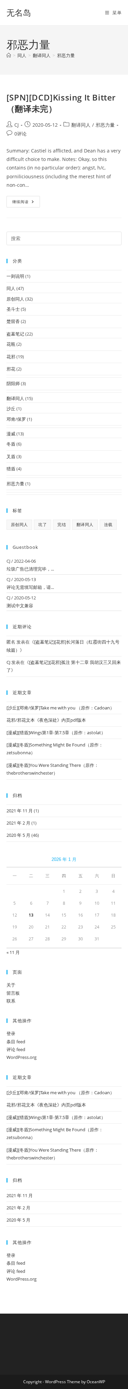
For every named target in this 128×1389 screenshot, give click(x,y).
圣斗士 (13, 309)
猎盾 (10, 469)
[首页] (8, 55)
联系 (10, 1001)
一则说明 (15, 276)
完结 (61, 524)
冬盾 (10, 444)
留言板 (13, 993)
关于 (10, 985)
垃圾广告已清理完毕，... (30, 569)
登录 (10, 1033)
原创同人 (15, 299)
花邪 (10, 357)
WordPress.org (21, 1057)
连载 (108, 524)
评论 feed (15, 1049)
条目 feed (15, 1042)
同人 (10, 288)
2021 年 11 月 (19, 811)
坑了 (42, 524)
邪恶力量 (66, 55)
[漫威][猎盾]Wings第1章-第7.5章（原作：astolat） (55, 732)
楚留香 (13, 321)
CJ (16, 125)
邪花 (10, 369)
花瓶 (10, 344)
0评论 (20, 133)
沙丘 (10, 408)
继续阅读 (26, 203)
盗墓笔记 (15, 334)
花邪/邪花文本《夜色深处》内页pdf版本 (46, 720)
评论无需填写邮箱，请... (30, 587)
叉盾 (10, 456)
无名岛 (18, 12)
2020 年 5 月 (18, 835)
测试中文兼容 (19, 605)
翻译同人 (80, 125)
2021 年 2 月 (18, 823)
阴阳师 (13, 383)
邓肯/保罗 (16, 419)
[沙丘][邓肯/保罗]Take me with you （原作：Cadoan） (60, 708)
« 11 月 (13, 952)
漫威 (10, 434)
